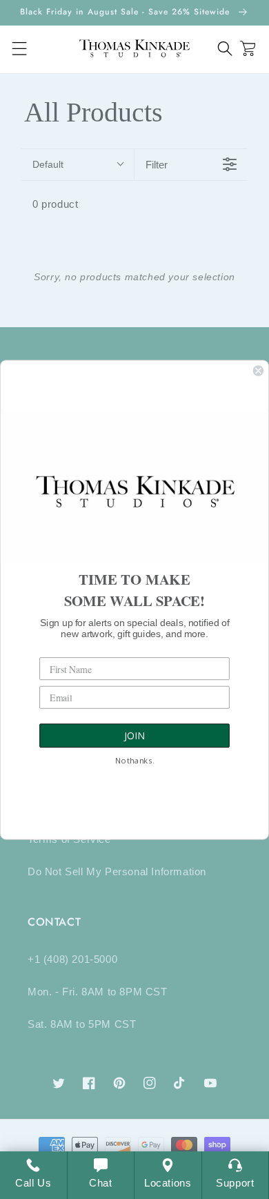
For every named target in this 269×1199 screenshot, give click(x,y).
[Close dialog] (258, 370)
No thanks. (134, 760)
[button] (225, 49)
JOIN (134, 735)
